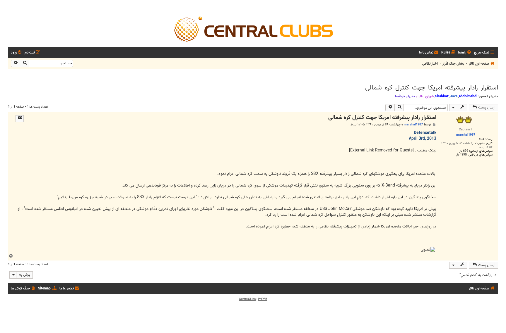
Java (453, 96)
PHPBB (262, 299)
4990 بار (461, 155)
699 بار (463, 151)
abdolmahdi (468, 96)
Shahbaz (442, 96)
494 (481, 139)
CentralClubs (247, 299)
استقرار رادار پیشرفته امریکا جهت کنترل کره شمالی (431, 87)
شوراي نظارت (425, 96)
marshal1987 (413, 124)
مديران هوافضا (405, 96)
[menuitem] (465, 53)
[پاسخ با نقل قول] (20, 118)
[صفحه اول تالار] (253, 29)
